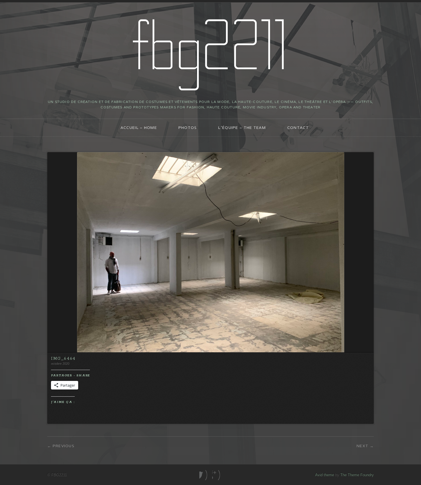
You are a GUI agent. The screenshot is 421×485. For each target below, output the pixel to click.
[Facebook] (204, 475)
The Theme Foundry (357, 475)
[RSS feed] (217, 475)
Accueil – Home (139, 127)
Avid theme (324, 475)
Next (362, 446)
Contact (298, 127)
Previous (63, 446)
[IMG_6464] (210, 351)
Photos (187, 127)
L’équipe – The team (242, 127)
